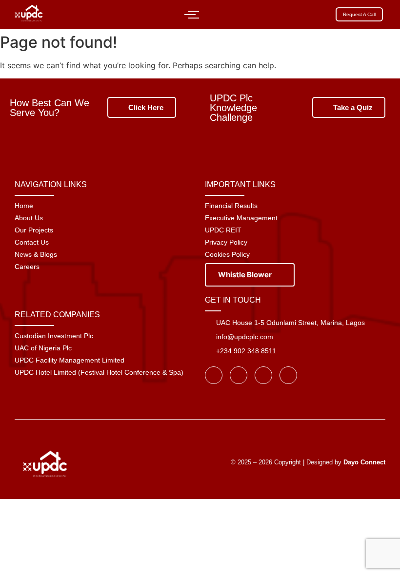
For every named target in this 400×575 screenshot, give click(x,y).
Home (24, 206)
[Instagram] (263, 375)
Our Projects (34, 230)
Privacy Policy (226, 242)
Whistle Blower (245, 274)
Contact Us (32, 242)
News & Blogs (36, 254)
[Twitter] (238, 375)
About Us (29, 218)
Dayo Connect (364, 462)
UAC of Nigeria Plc (43, 348)
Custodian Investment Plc (54, 336)
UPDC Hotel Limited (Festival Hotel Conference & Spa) (99, 372)
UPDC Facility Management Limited (69, 360)
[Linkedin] (288, 375)
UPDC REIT (223, 230)
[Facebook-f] (213, 375)
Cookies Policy (227, 254)
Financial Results (231, 206)
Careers (27, 266)
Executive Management (241, 218)
